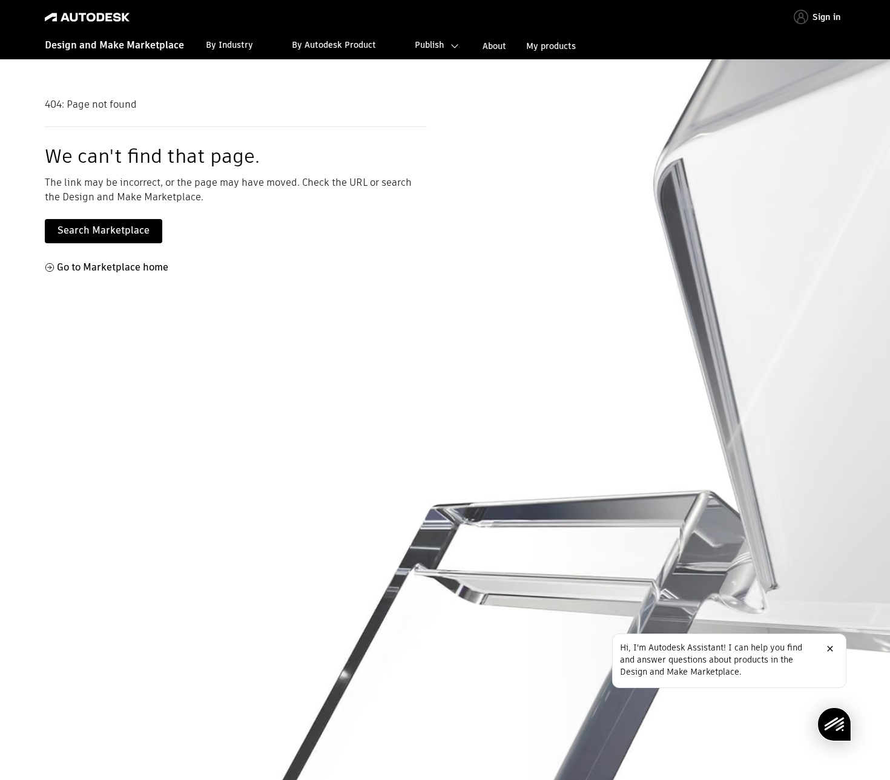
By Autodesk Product (334, 45)
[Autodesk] (87, 17)
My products (551, 46)
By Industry (229, 45)
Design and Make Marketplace (114, 45)
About (494, 46)
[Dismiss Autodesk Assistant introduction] (830, 648)
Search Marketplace (104, 230)
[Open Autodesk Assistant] (834, 724)
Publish (429, 45)
